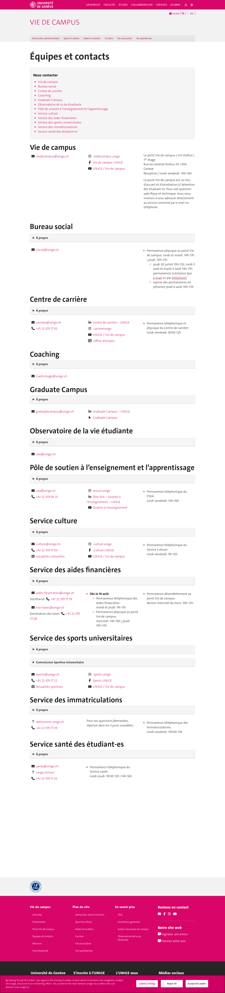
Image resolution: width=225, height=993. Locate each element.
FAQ (120, 914)
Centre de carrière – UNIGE (111, 322)
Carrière (109, 38)
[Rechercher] (183, 13)
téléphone (179, 278)
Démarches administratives (45, 38)
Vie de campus (54, 22)
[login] (186, 4)
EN (191, 13)
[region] (112, 984)
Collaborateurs (142, 4)
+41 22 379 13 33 (46, 778)
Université (93, 4)
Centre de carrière (50, 91)
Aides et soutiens (92, 38)
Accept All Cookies (197, 983)
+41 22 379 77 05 (46, 550)
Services (161, 4)
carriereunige (102, 328)
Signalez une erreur (174, 934)
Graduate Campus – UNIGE (111, 411)
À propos (42, 238)
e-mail (157, 278)
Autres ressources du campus (133, 929)
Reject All (171, 983)
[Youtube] (175, 914)
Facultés (109, 4)
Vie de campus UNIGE (108, 162)
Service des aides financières (57, 118)
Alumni (175, 4)
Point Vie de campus (43, 929)
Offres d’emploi (104, 341)
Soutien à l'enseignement (110, 507)
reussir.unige (101, 491)
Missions (37, 943)
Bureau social (47, 86)
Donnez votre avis (173, 941)
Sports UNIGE (102, 680)
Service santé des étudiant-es (58, 131)
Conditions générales (129, 921)
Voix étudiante (40, 950)
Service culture (48, 113)
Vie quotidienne (144, 38)
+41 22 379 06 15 (47, 497)
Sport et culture (71, 38)
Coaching (44, 95)
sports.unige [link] (102, 674)
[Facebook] (164, 914)
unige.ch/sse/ (45, 772)
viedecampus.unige (106, 156)
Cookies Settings (147, 983)
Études (123, 4)
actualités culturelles (50, 556)
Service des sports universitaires (59, 122)
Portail (175, 13)
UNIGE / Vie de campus (109, 168)
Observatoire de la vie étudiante (59, 104)
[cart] (192, 4)
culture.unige (102, 544)
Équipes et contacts (43, 936)
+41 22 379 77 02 (46, 328)
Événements (39, 921)
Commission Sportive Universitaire (60, 662)
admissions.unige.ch (50, 722)
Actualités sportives (49, 687)
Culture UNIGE (103, 550)
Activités (37, 914)
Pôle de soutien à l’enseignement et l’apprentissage (73, 109)
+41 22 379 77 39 (46, 728)
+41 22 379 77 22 (46, 680)
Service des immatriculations (58, 127)
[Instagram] (169, 914)
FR (188, 13)
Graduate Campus (50, 100)
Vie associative (124, 38)
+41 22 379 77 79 (61, 599)
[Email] (159, 914)
